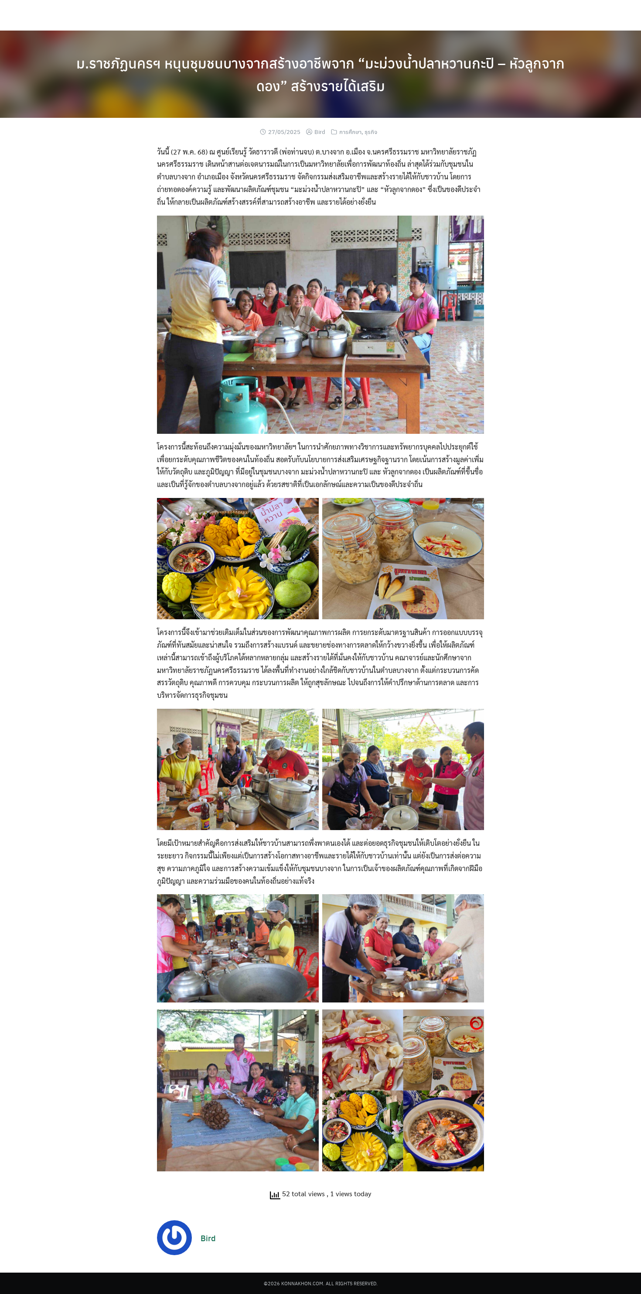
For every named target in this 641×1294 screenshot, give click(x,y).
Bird (319, 131)
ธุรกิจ (371, 131)
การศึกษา (350, 131)
